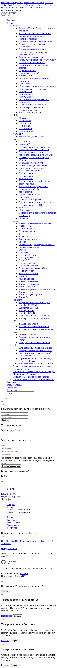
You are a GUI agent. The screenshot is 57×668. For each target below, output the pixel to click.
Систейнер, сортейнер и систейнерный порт (31, 108)
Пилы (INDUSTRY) (29, 257)
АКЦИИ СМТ (26, 226)
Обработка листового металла (34, 149)
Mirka (15, 115)
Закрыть (6, 591)
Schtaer (16, 345)
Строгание (24, 81)
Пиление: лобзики (28, 39)
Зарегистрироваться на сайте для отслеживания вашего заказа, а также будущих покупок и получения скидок (28, 460)
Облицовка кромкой (29, 73)
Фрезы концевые (27, 292)
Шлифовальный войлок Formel (34, 342)
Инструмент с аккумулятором (33, 186)
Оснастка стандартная (30, 199)
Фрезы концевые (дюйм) (31, 294)
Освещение (24, 102)
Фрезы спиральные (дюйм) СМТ (35, 223)
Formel (16, 332)
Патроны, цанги (27, 231)
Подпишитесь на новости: (14, 533)
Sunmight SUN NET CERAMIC (34, 318)
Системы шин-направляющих (34, 99)
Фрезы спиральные (28, 281)
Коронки (23, 276)
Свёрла (22, 242)
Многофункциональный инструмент (37, 60)
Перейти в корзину (10, 496)
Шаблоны (23, 252)
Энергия (11, 504)
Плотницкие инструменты (32, 62)
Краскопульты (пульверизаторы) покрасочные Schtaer (35, 354)
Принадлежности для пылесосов (35, 202)
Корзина (5, 640)
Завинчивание (26, 178)
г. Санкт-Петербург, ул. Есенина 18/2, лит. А (33, 5)
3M (14, 321)
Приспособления (27, 255)
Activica (24, 573)
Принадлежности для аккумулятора (36, 147)
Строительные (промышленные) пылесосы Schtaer (35, 359)
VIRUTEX (18, 133)
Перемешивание (27, 94)
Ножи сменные (26, 271)
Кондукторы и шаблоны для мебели (31, 377)
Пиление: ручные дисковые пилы (35, 41)
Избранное (6, 616)
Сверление (24, 218)
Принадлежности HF (29, 176)
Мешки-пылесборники (24, 374)
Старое (22, 250)
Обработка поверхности (31, 162)
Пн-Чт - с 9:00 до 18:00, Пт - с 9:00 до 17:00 (22, 7)
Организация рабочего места (33, 104)
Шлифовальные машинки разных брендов (34, 371)
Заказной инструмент (29, 239)
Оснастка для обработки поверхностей (31, 190)
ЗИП (21, 234)
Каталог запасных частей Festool (35, 33)
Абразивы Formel (27, 334)
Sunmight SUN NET (28, 308)
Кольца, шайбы (26, 279)
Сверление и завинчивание (32, 36)
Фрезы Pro (24, 297)
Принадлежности (27, 173)
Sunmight (17, 300)
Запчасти (23, 207)
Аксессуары (25, 120)
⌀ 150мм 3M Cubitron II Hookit (34, 326)
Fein (15, 139)
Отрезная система (27, 70)
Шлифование (25, 83)
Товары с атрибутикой (30, 112)
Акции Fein (24, 141)
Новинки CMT (26, 228)
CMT (15, 220)
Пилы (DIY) (25, 260)
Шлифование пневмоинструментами (37, 86)
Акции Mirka (25, 128)
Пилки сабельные (27, 263)
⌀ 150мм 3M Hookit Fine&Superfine (36, 329)
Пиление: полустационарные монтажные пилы (33, 53)
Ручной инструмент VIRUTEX (34, 136)
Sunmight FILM (26, 310)
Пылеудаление (26, 97)
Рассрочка (12, 382)
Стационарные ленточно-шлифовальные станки (31, 169)
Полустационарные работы (32, 57)
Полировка (24, 126)
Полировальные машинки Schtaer (35, 350)
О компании (13, 387)
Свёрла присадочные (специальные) (37, 244)
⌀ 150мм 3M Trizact (28, 323)
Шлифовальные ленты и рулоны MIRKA (33, 379)
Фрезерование (26, 75)
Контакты (12, 390)
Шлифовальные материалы (32, 89)
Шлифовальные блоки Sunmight (35, 315)
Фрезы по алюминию (29, 284)
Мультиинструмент (28, 273)
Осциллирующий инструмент (34, 165)
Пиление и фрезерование (31, 152)
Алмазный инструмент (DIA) (33, 268)
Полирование (25, 91)
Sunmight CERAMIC (29, 305)
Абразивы (24, 118)
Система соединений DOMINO (34, 78)
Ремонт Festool (14, 384)
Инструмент (25, 123)
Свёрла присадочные (29, 247)
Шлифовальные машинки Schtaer (35, 348)
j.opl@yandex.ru (9, 548)
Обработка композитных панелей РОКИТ (34, 363)
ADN (23, 576)
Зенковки (23, 236)
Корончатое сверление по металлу (36, 155)
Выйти (10, 488)
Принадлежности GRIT (30, 205)
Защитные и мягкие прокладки (34, 302)
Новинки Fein (26, 144)
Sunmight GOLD (27, 313)
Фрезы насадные (27, 286)
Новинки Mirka (26, 131)
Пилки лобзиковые (28, 265)
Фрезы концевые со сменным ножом (37, 289)
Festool (16, 25)
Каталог (11, 23)
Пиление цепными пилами (32, 49)
